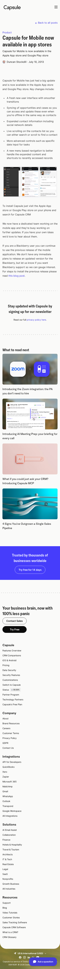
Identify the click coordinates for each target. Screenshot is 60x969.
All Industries (8, 888)
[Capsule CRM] (12, 7)
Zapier (5, 776)
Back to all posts (48, 22)
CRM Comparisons (11, 655)
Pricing (5, 665)
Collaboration (9, 835)
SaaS (5, 874)
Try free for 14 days (30, 569)
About (5, 718)
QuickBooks (8, 767)
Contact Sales (14, 620)
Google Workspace (11, 811)
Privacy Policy (9, 738)
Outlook (6, 801)
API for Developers (11, 762)
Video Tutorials (9, 912)
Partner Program (10, 694)
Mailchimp (7, 786)
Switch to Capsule (11, 685)
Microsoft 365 (9, 781)
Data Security (9, 670)
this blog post (16, 275)
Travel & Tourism (10, 849)
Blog (4, 907)
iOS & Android (9, 660)
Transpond (7, 806)
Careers (6, 728)
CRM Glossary (9, 937)
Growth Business (10, 884)
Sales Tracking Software (14, 922)
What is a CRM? (10, 932)
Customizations (10, 680)
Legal (5, 869)
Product (7, 32)
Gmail (5, 791)
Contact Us (8, 748)
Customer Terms (10, 733)
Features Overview (11, 650)
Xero (4, 771)
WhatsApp (7, 796)
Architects (7, 854)
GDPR (5, 743)
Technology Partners (12, 699)
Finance (6, 839)
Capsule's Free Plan (12, 704)
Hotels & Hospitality (12, 844)
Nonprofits (7, 879)
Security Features (11, 675)
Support (6, 902)
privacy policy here (36, 319)
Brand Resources (11, 723)
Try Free (14, 629)
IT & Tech (7, 859)
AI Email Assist (9, 830)
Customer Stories (11, 917)
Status (11, 689)
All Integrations (9, 816)
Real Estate (8, 864)
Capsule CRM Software (14, 927)
